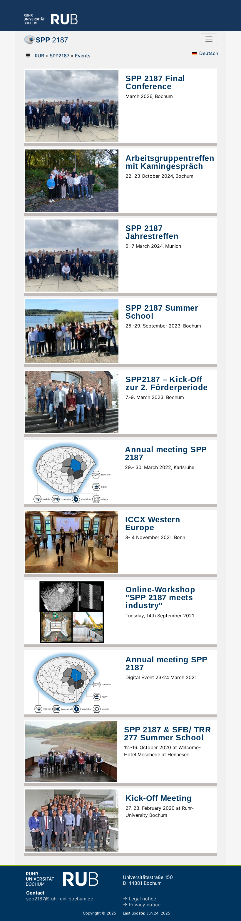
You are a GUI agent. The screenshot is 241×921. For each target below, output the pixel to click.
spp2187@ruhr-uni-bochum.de (59, 899)
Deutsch (208, 53)
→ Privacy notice (141, 904)
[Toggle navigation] (209, 39)
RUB (39, 56)
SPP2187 (59, 56)
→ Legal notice (139, 899)
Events (83, 56)
